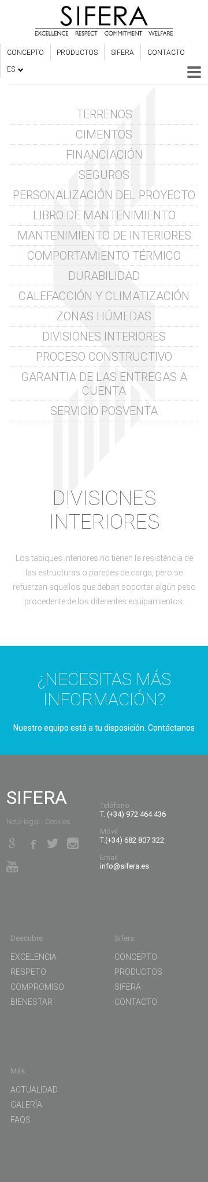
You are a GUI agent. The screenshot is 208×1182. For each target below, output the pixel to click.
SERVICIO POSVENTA (104, 411)
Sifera (122, 52)
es (11, 69)
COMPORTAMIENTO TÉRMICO (104, 256)
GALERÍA (26, 1104)
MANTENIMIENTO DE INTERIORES (104, 235)
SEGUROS (104, 175)
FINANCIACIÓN (104, 155)
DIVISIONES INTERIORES (104, 336)
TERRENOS (104, 114)
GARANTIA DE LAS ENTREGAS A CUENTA (104, 384)
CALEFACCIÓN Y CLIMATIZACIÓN (104, 296)
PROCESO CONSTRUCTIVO (104, 357)
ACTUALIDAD (34, 1089)
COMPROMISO (37, 987)
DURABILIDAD (104, 276)
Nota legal (23, 821)
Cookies (57, 821)
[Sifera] (104, 22)
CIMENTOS (104, 134)
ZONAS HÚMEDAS (104, 316)
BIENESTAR (31, 1002)
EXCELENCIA (33, 957)
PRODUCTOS (77, 52)
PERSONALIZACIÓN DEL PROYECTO (104, 195)
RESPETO (28, 972)
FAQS (20, 1119)
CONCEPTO (25, 52)
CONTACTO (166, 52)
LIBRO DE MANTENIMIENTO (104, 215)
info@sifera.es (124, 866)
